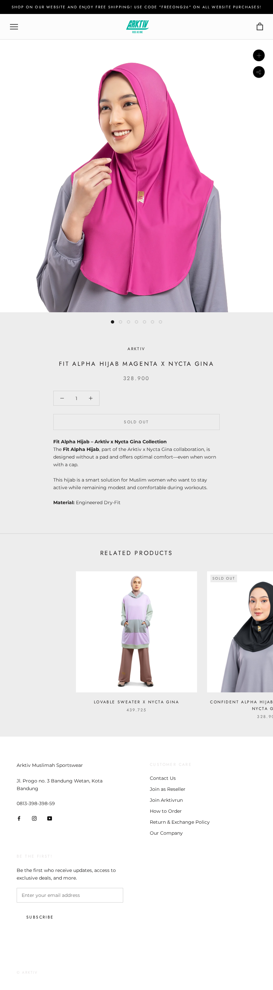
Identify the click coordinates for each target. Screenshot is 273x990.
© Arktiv (27, 972)
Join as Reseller (167, 789)
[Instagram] (34, 818)
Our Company (166, 833)
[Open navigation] (14, 27)
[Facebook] (19, 818)
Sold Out (136, 422)
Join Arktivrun (166, 800)
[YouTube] (49, 818)
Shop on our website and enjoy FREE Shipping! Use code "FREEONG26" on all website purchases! (136, 7)
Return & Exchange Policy (180, 822)
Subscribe (40, 917)
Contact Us (163, 778)
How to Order (166, 811)
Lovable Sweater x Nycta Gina (136, 702)
